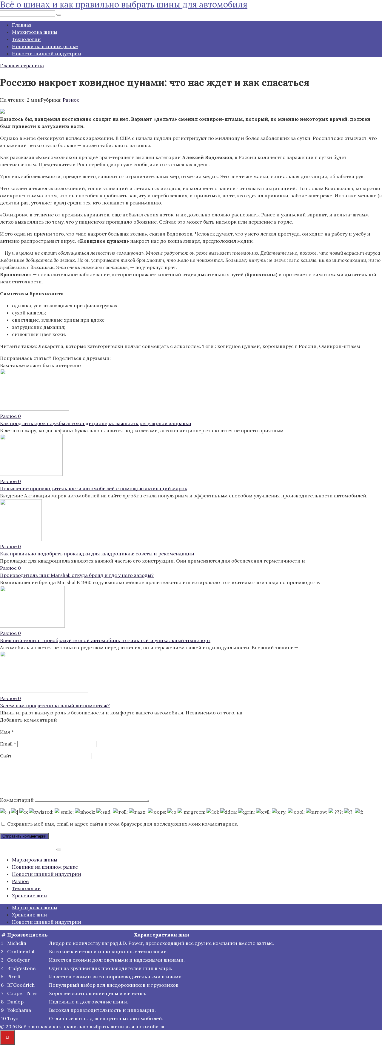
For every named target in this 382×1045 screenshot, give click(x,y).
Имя (7, 732)
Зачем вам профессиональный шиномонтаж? (55, 705)
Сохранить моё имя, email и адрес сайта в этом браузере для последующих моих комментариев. (122, 824)
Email (8, 744)
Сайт (6, 756)
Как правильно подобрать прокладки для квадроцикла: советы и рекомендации (97, 554)
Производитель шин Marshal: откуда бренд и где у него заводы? (77, 575)
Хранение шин (29, 896)
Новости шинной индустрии (46, 53)
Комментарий (17, 800)
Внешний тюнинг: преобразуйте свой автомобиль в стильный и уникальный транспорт (105, 640)
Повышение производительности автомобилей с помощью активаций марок (93, 488)
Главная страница (22, 65)
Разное (71, 100)
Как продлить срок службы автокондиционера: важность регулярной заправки (95, 423)
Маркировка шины (34, 32)
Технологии (26, 39)
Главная (22, 25)
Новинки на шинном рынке (45, 46)
